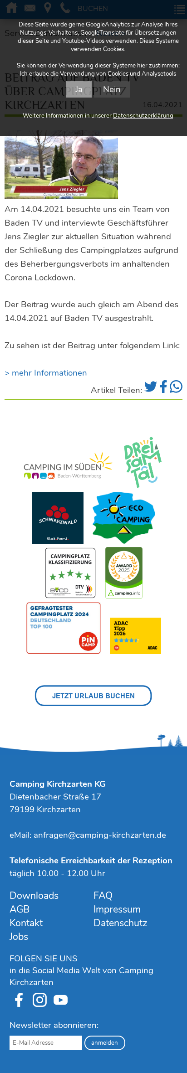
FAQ (103, 896)
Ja (79, 89)
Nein (112, 89)
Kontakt (26, 923)
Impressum (117, 909)
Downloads (34, 896)
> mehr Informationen (46, 373)
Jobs (19, 937)
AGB (20, 909)
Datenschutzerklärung (143, 116)
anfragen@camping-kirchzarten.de (100, 835)
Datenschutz (121, 923)
